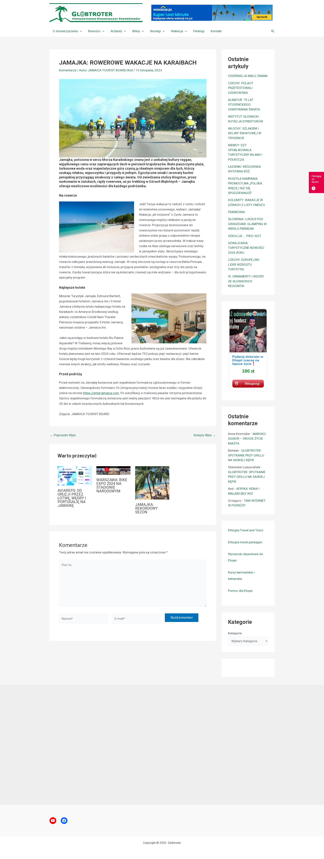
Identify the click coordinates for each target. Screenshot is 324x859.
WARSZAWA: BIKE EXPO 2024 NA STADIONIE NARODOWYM (111, 485)
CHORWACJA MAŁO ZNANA (248, 76)
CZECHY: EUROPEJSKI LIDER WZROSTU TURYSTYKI (243, 264)
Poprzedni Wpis (63, 435)
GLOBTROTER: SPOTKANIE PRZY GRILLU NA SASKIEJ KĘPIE (246, 455)
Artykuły (116, 31)
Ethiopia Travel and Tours (245, 530)
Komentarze (67, 70)
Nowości (94, 31)
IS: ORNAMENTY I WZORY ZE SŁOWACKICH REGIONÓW (246, 281)
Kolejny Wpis (205, 435)
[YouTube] (53, 820)
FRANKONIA (236, 212)
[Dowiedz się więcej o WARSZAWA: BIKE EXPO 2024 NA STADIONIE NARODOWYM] (113, 470)
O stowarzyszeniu (65, 31)
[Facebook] (64, 820)
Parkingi (198, 31)
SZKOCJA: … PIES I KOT (244, 236)
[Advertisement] (162, 745)
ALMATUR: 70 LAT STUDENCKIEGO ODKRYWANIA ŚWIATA (244, 104)
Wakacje (177, 31)
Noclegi (155, 31)
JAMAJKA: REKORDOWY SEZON (146, 508)
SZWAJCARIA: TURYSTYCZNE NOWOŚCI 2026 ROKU (246, 247)
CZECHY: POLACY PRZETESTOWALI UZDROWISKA (240, 88)
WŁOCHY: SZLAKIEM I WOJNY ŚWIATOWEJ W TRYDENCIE (244, 133)
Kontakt (216, 31)
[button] (80, 31)
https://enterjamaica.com (101, 393)
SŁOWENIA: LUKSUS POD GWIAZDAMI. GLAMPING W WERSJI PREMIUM (247, 223)
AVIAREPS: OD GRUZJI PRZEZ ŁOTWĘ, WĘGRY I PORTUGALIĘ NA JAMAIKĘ (72, 498)
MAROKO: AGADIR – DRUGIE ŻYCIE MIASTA (247, 438)
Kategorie (235, 633)
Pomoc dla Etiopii (240, 591)
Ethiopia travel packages (245, 542)
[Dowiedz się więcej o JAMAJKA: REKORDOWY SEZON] (152, 482)
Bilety (136, 31)
